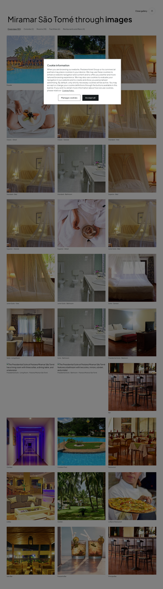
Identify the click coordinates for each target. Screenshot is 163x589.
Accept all (90, 97)
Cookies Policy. (68, 90)
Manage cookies (69, 97)
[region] (82, 81)
